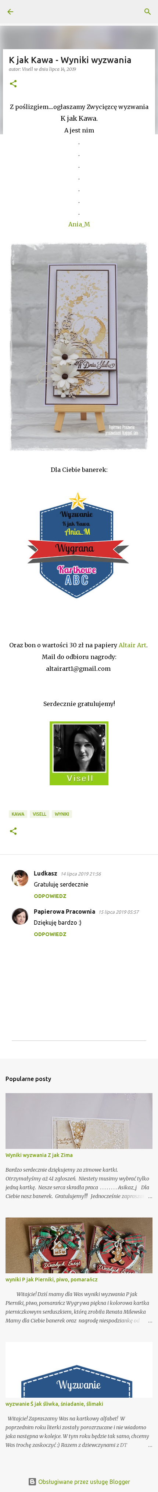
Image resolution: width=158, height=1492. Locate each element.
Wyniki (62, 814)
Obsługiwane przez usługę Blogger (83, 1481)
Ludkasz (45, 873)
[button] (13, 84)
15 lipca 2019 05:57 (118, 911)
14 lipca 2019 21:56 (80, 873)
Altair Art (132, 645)
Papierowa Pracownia (64, 911)
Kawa (18, 814)
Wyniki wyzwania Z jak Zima (39, 1155)
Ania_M (79, 224)
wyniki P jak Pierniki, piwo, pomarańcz (52, 1279)
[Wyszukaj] (147, 12)
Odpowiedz (50, 896)
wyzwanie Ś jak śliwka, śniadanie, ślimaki (54, 1404)
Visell (39, 814)
